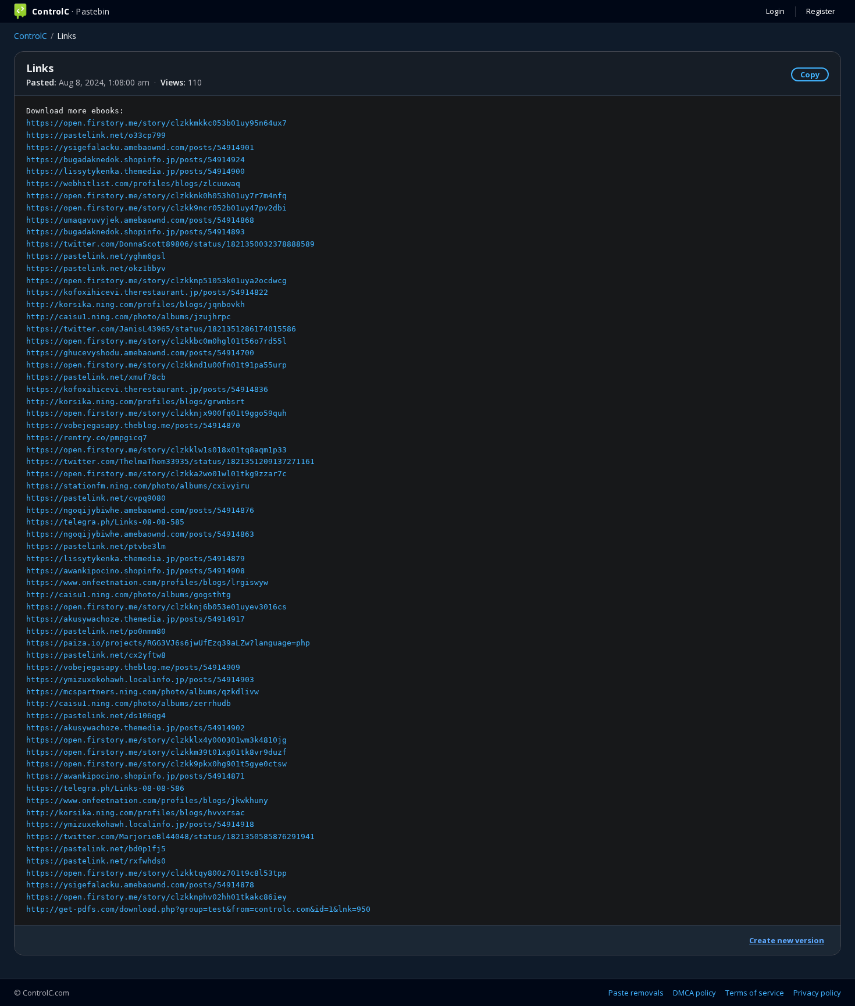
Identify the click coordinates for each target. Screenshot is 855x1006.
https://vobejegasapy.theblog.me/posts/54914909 (133, 667)
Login (775, 11)
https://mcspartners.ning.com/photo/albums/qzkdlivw (142, 691)
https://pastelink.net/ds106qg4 (96, 715)
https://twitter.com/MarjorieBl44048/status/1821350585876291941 (170, 836)
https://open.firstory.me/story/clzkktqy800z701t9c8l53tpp (156, 873)
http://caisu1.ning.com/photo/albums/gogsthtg (128, 594)
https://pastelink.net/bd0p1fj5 (96, 848)
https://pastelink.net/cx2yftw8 (96, 655)
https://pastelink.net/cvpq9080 (96, 498)
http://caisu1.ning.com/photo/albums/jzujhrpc (128, 316)
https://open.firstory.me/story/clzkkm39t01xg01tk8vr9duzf (156, 752)
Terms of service (754, 992)
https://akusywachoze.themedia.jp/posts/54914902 (135, 727)
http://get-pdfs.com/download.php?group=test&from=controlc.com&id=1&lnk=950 (198, 909)
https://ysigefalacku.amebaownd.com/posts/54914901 (140, 147)
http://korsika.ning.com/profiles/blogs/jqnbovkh (135, 304)
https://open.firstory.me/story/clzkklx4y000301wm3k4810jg (156, 740)
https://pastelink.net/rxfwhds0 (96, 861)
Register (820, 11)
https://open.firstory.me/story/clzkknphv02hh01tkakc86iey (156, 897)
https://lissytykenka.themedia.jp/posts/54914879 (135, 558)
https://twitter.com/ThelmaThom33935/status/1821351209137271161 (170, 461)
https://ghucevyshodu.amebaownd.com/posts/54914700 (140, 352)
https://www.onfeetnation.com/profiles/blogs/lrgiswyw (147, 582)
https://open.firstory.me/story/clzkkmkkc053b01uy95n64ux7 (156, 123)
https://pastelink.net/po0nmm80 (96, 631)
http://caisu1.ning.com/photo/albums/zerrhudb (128, 703)
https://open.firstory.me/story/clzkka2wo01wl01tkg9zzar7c (156, 473)
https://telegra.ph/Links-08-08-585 (105, 522)
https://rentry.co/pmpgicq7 (86, 437)
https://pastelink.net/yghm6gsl (96, 256)
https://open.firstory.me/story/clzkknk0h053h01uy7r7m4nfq (156, 195)
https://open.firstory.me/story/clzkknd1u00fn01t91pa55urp (156, 365)
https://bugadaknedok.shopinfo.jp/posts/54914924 (135, 159)
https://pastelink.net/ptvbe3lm (96, 546)
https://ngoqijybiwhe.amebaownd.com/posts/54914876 (140, 510)
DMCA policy (694, 992)
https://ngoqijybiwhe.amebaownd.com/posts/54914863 (140, 534)
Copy (810, 74)
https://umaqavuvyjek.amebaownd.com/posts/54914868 (140, 220)
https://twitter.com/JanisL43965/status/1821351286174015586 (161, 328)
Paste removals (636, 992)
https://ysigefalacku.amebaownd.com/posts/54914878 (140, 884)
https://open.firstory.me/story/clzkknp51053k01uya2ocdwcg (156, 280)
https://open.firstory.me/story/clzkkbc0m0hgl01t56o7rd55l (156, 341)
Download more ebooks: (198, 510)
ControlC (30, 35)
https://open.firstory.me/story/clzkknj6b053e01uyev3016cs (156, 606)
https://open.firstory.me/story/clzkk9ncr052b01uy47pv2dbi (156, 208)
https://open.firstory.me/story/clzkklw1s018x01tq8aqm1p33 (156, 449)
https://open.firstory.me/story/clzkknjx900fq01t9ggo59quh (156, 413)
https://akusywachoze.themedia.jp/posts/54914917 (135, 619)
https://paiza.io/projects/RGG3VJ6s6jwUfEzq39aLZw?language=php (168, 642)
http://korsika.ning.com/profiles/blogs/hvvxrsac (135, 812)
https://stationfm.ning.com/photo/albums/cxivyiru (138, 485)
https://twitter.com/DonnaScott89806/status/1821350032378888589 (170, 244)
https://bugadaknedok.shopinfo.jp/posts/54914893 (135, 231)
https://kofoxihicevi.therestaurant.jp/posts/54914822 (147, 292)
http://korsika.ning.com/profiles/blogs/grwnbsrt (135, 401)
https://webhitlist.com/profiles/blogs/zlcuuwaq (133, 183)
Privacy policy (817, 992)
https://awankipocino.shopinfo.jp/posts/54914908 (135, 570)
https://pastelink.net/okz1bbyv (96, 268)
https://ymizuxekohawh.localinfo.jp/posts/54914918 (140, 824)
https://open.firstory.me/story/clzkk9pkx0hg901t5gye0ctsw (156, 763)
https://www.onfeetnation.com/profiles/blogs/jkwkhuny (147, 800)
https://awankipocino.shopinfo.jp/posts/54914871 (135, 776)
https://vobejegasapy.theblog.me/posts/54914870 (133, 425)
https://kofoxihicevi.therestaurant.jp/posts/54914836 (147, 389)
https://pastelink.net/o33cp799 (96, 135)
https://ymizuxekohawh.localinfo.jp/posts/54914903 (140, 679)
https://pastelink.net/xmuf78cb (96, 377)
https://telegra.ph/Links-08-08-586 (105, 788)
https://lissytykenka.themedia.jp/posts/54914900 (135, 171)
